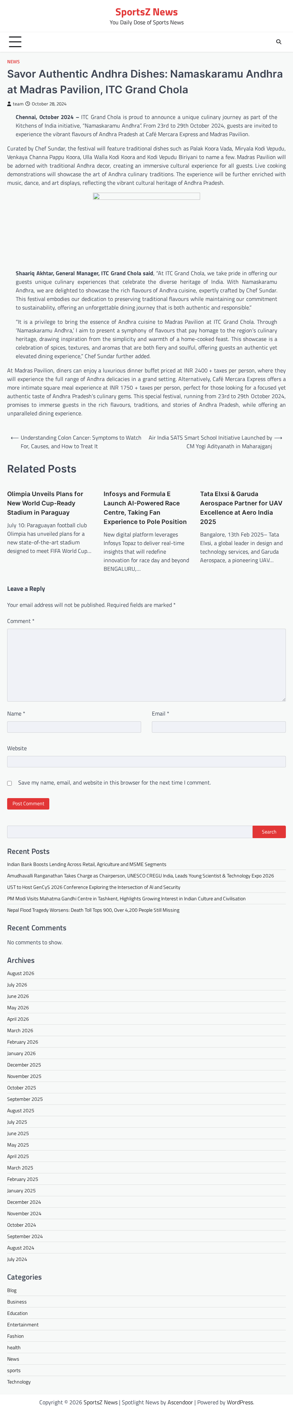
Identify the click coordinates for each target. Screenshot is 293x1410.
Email (160, 713)
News (13, 61)
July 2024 (17, 1259)
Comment (21, 621)
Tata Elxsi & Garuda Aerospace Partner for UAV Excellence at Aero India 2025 (241, 507)
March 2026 (20, 1030)
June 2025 (18, 1133)
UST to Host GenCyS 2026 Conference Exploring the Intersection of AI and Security (93, 887)
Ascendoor (180, 1402)
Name (16, 713)
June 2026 (18, 996)
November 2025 (24, 1076)
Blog (11, 1290)
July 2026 (17, 984)
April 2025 (18, 1156)
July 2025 (17, 1121)
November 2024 (24, 1213)
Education (17, 1313)
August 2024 (20, 1247)
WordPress (240, 1402)
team (18, 103)
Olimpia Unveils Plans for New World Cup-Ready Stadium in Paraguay (45, 503)
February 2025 (22, 1179)
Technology (19, 1381)
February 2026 (22, 1041)
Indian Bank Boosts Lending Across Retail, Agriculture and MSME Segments (87, 864)
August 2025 (20, 1110)
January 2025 (21, 1190)
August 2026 (20, 973)
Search (269, 831)
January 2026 (21, 1053)
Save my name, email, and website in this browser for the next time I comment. (114, 782)
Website (17, 748)
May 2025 (18, 1144)
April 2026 (18, 1019)
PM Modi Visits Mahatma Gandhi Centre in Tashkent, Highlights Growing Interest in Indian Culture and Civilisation (126, 898)
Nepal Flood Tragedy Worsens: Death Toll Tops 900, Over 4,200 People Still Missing (93, 910)
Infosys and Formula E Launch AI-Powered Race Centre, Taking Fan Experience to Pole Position (145, 507)
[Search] (278, 41)
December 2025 (24, 1064)
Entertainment (23, 1324)
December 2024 (24, 1202)
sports (14, 1370)
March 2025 (20, 1167)
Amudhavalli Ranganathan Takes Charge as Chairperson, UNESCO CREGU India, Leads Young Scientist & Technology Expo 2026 (140, 875)
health (14, 1347)
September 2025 (25, 1099)
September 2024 (25, 1236)
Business (17, 1301)
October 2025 (21, 1087)
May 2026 (18, 1007)
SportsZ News (146, 11)
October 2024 (21, 1224)
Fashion (15, 1336)
